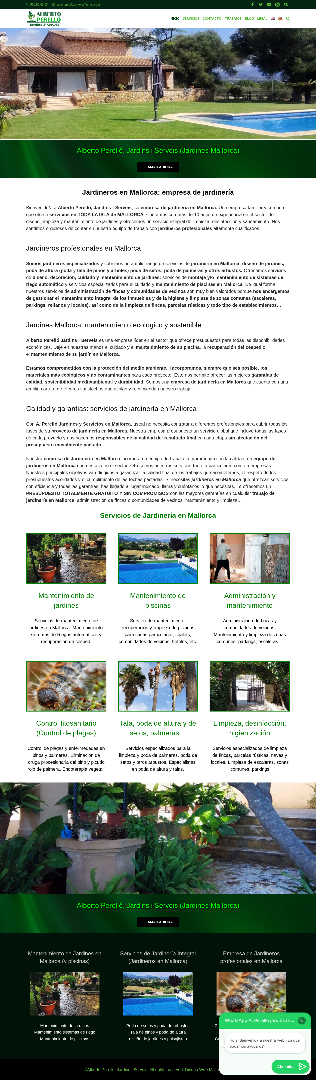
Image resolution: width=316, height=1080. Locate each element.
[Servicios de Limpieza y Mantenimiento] (249, 709)
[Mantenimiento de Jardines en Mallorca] (66, 581)
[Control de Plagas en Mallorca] (66, 709)
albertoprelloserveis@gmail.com (78, 4)
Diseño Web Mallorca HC (208, 1069)
